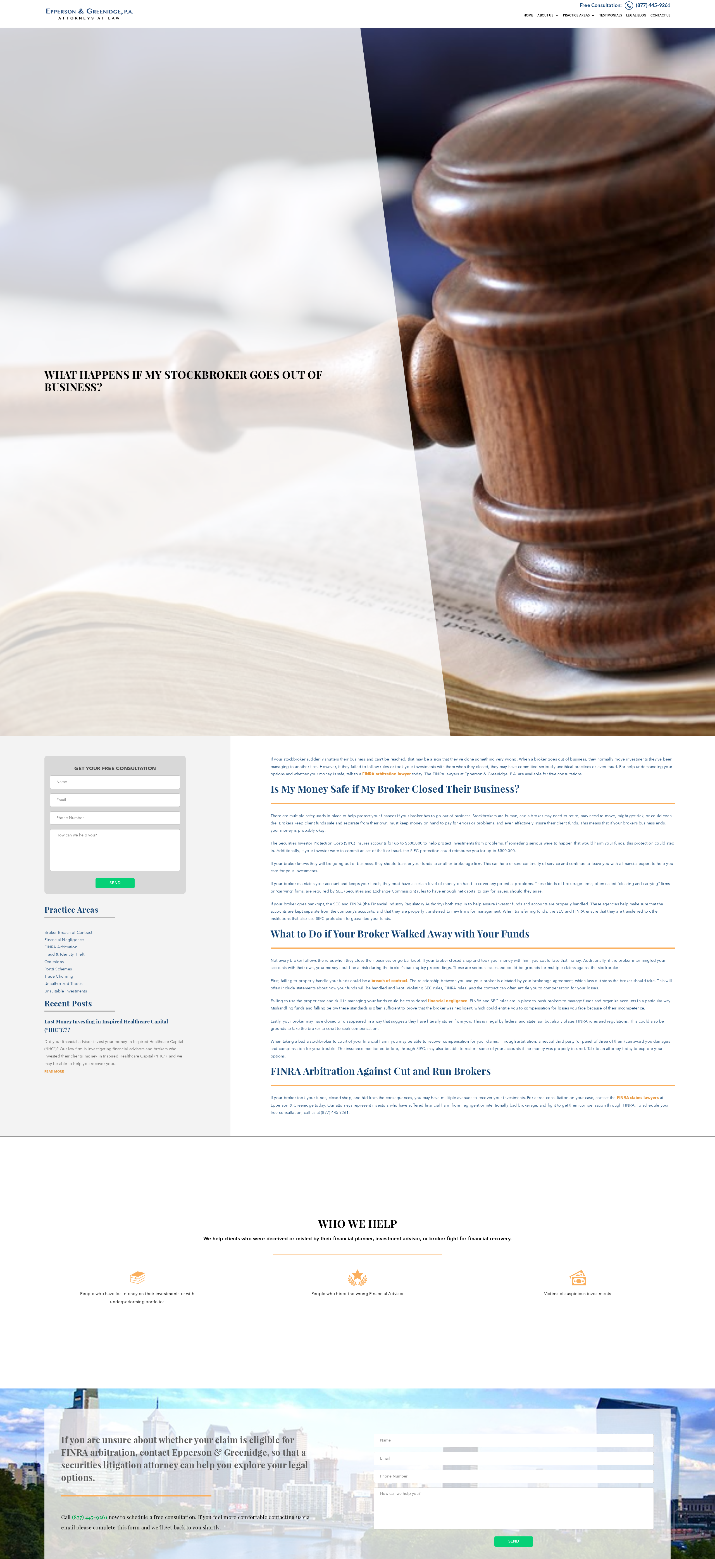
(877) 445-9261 (89, 1516)
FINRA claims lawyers (638, 1097)
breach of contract (389, 981)
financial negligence (447, 1001)
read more (54, 1071)
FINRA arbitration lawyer (386, 774)
